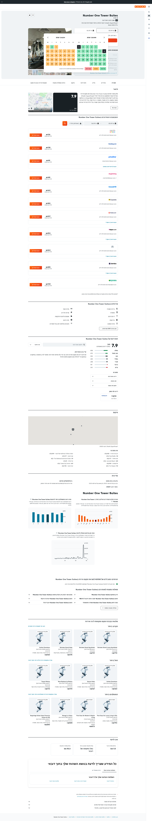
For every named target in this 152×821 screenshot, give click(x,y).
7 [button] (60, 51)
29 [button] (96, 64)
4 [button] (83, 47)
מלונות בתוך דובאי (54, 781)
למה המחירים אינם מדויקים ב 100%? (105, 808)
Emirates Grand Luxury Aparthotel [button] (107, 647)
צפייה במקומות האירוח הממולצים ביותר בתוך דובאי (42, 694)
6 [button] (104, 51)
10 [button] (87, 51)
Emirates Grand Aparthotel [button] (87, 647)
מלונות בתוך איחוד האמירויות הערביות (85, 817)
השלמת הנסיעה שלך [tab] (109, 770)
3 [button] (87, 47)
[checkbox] (109, 397)
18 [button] (83, 55)
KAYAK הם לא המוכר (110, 801)
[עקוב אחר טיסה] (149, 28)
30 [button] (91, 64)
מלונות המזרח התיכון (100, 817)
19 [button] (79, 55)
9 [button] (91, 51)
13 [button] (104, 55)
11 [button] (83, 51)
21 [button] (100, 60)
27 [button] (104, 64)
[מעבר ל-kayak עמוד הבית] (140, 7)
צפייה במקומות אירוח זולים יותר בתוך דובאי (40, 660)
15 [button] (95, 55)
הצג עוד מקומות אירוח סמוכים (36, 626)
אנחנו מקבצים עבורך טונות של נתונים (105, 805)
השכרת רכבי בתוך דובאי (80, 781)
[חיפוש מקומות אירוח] (149, 15)
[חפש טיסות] (149, 12)
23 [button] (91, 60)
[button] (2, 2)
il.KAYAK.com (115, 817)
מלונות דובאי (72, 817)
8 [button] (95, 51)
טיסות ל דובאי (110, 781)
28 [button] (100, 64)
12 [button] (79, 51)
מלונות (108, 817)
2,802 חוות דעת (107, 20)
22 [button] (96, 60)
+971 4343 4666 (113, 25)
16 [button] (91, 55)
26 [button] (79, 60)
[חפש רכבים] (149, 19)
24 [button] (87, 60)
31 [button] (47, 64)
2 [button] (91, 47)
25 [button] (83, 60)
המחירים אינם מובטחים (82, 796)
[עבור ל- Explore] (149, 24)
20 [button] (104, 60)
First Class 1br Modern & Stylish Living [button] (85, 716)
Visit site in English (69, 2)
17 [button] (87, 55)
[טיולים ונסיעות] (149, 33)
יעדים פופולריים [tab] (96, 770)
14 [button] (100, 55)
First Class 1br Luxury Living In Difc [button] (107, 715)
